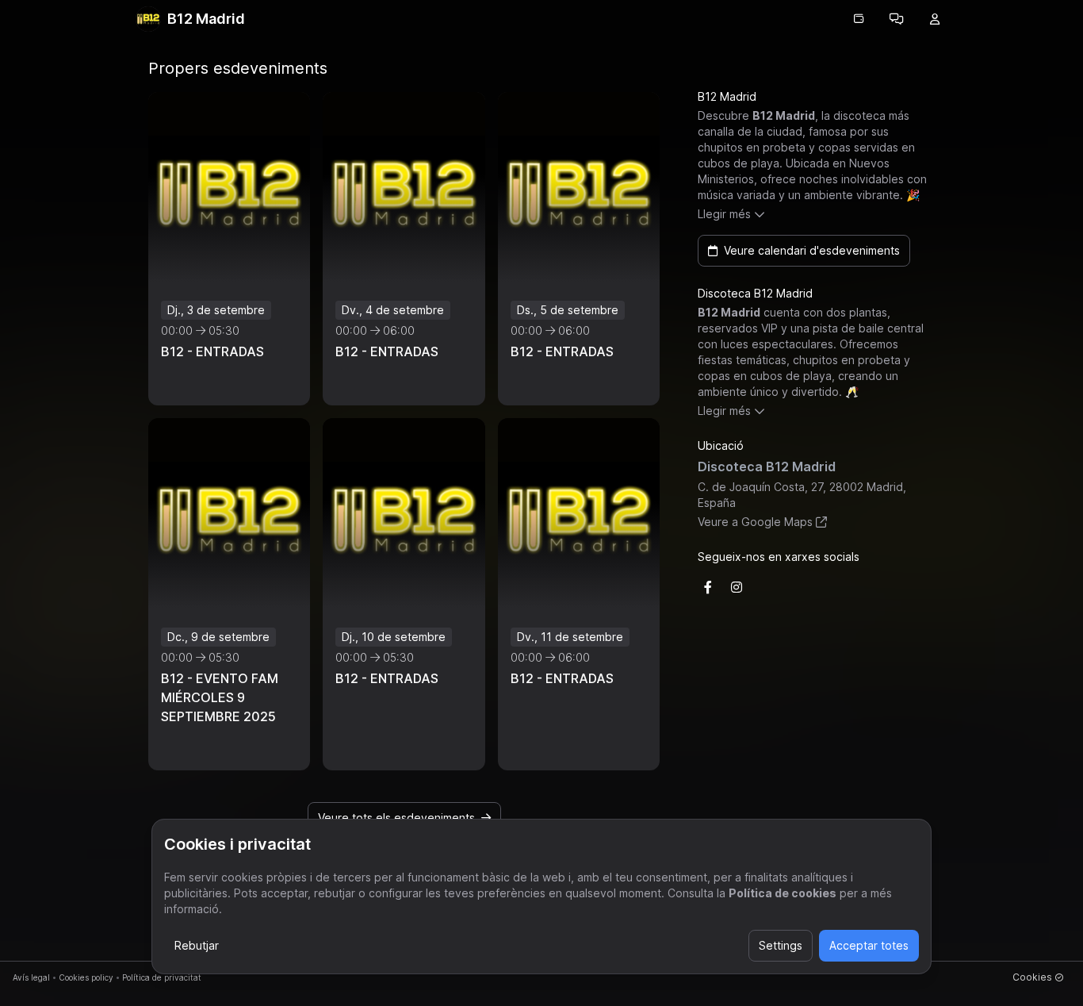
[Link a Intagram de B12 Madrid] (736, 587)
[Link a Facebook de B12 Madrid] (708, 587)
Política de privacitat (161, 977)
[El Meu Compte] (934, 19)
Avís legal (31, 977)
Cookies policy (86, 977)
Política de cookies (782, 893)
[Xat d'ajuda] (896, 19)
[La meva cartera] (858, 19)
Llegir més (724, 214)
